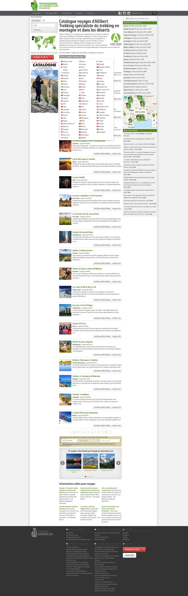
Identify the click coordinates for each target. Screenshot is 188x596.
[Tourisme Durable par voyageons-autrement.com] (44, 5)
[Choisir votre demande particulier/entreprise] (52, 57)
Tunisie (101, 121)
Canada (65, 98)
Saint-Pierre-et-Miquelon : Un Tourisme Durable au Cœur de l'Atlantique (107, 557)
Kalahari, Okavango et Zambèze (85, 360)
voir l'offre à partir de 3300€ (137, 93)
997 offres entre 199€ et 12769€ (137, 29)
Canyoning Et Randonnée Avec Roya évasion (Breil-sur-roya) (79, 559)
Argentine (66, 73)
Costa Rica (66, 112)
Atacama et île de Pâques (82, 305)
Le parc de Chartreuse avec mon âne (73, 471)
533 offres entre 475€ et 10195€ (137, 47)
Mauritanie (84, 129)
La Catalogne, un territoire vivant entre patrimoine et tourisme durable (107, 548)
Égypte (65, 121)
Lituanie (83, 115)
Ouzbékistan (103, 73)
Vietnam (101, 126)
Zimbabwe (102, 132)
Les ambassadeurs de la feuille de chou (78, 539)
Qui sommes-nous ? (72, 535)
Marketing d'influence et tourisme (105, 588)
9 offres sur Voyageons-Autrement (135, 87)
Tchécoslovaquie (104, 115)
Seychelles (102, 92)
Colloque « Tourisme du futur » (104, 582)
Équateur (66, 126)
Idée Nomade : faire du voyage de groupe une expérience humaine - (139, 166)
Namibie (83, 138)
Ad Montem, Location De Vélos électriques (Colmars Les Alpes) (79, 574)
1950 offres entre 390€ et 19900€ (135, 26)
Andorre (65, 70)
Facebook (126, 535)
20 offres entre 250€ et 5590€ (134, 75)
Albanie (65, 64)
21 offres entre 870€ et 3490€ (135, 72)
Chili (64, 104)
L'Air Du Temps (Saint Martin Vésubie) (77, 553)
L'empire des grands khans (82, 232)
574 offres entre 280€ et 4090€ (136, 41)
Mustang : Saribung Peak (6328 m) (107, 471)
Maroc (83, 123)
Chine (64, 106)
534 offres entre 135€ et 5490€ (137, 44)
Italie (82, 90)
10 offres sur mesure (136, 81)
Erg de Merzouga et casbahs (83, 159)
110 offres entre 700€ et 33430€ (139, 62)
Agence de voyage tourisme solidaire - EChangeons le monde (106, 585)
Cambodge (66, 95)
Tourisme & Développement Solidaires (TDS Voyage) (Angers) (78, 568)
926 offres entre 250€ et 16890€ (137, 32)
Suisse (101, 104)
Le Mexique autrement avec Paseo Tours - (138, 201)
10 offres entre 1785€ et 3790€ (139, 84)
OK (155, 13)
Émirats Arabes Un (68, 123)
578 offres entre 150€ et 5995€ (136, 38)
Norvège (101, 64)
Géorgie (83, 64)
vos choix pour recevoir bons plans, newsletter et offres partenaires (89, 444)
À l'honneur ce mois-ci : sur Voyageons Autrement (138, 135)
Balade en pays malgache (82, 341)
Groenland (84, 70)
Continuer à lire (116, 80)
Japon (83, 92)
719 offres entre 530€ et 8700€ (138, 35)
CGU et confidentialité (101, 537)
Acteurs (79, 13)
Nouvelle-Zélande (104, 67)
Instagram (126, 539)
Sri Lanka (101, 101)
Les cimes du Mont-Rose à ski (84, 286)
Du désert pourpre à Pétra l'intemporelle (88, 140)
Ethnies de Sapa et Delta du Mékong (86, 268)
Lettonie (83, 112)
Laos (82, 106)
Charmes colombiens (80, 394)
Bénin (65, 81)
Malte (83, 121)
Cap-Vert (65, 101)
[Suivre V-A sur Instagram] (124, 13)
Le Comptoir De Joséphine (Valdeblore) (78, 556)
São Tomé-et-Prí (104, 90)
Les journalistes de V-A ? (73, 537)
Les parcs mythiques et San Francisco (87, 195)
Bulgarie (65, 92)
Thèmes (90, 13)
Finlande (65, 138)
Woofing (97, 560)
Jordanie (83, 95)
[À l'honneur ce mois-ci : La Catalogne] (44, 86)
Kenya (83, 98)
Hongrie (83, 75)
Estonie (65, 132)
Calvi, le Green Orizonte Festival (104, 590)
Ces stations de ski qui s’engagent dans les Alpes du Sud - (139, 140)
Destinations (67, 13)
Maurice (83, 126)
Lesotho (83, 109)
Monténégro (85, 135)
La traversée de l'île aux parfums (85, 213)
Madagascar (84, 118)
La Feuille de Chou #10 (101, 573)
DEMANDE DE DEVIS (40, 57)
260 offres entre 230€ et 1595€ (135, 50)
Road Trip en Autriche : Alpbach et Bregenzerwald (105, 563)
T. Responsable (51, 13)
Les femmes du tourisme (102, 577)
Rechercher (37, 29)
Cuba (64, 118)
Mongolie (84, 132)
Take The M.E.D (99, 580)
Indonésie (84, 81)
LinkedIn (125, 533)
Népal (100, 61)
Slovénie (101, 98)
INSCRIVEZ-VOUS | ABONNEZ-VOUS (138, 18)
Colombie (66, 109)
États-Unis (66, 135)
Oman (101, 70)
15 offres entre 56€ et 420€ (134, 78)
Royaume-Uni (103, 87)
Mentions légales (100, 539)
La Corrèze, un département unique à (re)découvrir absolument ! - (137, 161)
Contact (97, 535)
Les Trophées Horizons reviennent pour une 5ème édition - (139, 191)
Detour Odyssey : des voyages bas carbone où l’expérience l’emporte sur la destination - (139, 196)
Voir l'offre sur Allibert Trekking (102, 154)
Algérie (65, 67)
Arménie (65, 75)
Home (61, 17)
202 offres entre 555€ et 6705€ (136, 56)
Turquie (101, 123)
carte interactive (53, 53)
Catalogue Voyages (70, 17)
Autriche (65, 78)
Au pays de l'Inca (79, 323)
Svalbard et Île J (104, 106)
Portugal (101, 84)
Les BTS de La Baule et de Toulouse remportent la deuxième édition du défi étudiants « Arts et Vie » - (140, 213)
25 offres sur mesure (136, 68)
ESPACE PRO (129, 555)
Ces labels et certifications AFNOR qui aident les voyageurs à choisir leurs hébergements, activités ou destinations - (140, 172)
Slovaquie (102, 95)
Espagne (65, 129)
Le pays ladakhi (78, 177)
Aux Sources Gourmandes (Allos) (76, 571)
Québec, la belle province (82, 250)
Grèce (83, 67)
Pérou (101, 78)
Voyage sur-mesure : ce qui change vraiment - (139, 144)
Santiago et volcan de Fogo (90, 471)
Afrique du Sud (67, 61)
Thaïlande (102, 118)
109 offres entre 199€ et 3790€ (137, 65)
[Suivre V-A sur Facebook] (120, 13)
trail (78, 45)
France (83, 61)
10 (106, 432)
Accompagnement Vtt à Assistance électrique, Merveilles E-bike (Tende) (77, 563)
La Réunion (84, 104)
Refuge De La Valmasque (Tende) (76, 551)
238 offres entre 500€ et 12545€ (135, 53)
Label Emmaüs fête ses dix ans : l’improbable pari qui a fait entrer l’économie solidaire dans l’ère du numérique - (139, 185)
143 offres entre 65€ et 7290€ (134, 59)
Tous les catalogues (72, 547)
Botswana (66, 87)
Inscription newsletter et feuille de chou (107, 533)
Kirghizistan (84, 101)
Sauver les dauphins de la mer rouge (106, 575)
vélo (93, 45)
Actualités (37, 13)
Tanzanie (102, 112)
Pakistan (101, 75)
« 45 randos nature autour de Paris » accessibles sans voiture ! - (140, 208)
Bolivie (65, 84)
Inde (82, 78)
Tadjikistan (102, 109)
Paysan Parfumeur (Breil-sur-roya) (76, 549)
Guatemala (84, 73)
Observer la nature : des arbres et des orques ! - (140, 204)
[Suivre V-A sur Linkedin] (129, 13)
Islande (83, 87)
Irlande (83, 84)
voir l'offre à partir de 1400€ (136, 90)
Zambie (101, 129)
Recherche (71, 57)
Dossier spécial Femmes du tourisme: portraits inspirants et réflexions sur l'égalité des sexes (106, 569)
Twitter (125, 537)
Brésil (65, 90)
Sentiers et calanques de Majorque (86, 376)
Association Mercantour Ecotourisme (106, 551)
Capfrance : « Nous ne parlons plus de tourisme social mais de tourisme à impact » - (140, 148)
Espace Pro (69, 533)
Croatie (65, 115)
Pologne (101, 81)
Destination (36, 20)
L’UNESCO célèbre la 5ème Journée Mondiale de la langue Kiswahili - (139, 179)
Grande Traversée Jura (101, 553)
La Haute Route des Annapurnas (85, 412)
